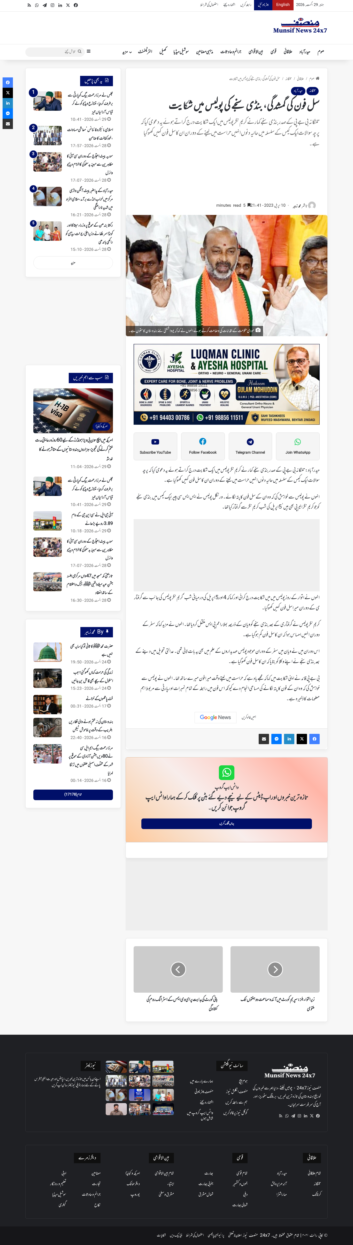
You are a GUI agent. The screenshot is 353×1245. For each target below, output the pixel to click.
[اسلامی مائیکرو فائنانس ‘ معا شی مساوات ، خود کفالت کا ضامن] (47, 135)
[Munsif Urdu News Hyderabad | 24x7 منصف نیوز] (300, 25)
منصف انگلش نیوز (237, 1092)
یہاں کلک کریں (226, 824)
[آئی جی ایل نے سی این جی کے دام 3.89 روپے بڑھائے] (47, 521)
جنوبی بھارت (205, 1184)
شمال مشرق (205, 1195)
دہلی (245, 1195)
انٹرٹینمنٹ (145, 52)
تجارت (96, 1184)
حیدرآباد (305, 52)
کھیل (162, 52)
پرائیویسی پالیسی (216, 1235)
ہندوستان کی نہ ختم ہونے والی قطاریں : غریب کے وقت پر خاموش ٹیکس (91, 726)
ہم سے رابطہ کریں (236, 1102)
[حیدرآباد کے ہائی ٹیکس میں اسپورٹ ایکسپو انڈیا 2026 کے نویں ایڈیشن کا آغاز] (139, 1095)
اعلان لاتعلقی (235, 1235)
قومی (274, 52)
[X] (312, 1116)
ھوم (321, 52)
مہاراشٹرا (282, 1195)
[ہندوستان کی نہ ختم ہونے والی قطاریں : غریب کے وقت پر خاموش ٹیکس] (47, 727)
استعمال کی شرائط (209, 5)
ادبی (64, 1173)
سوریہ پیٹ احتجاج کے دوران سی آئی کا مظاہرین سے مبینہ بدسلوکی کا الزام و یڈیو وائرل (90, 164)
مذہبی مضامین (204, 52)
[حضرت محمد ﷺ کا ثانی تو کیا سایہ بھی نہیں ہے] (47, 652)
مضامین (96, 1173)
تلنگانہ (288, 79)
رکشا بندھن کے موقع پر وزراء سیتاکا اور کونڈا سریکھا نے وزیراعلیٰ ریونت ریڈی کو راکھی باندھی (89, 234)
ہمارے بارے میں (201, 1081)
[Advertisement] (227, 178)
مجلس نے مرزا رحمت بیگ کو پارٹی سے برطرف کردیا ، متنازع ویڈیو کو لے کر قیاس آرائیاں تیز (90, 104)
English (283, 5)
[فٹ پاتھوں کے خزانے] (47, 704)
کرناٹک (316, 1195)
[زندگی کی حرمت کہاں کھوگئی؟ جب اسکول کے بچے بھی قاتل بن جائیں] (47, 678)
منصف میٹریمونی (204, 1092)
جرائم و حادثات (230, 52)
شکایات (161, 1235)
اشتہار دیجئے (229, 5)
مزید (125, 52)
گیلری (62, 1205)
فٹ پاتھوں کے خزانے (99, 699)
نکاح (97, 1205)
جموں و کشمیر (240, 1184)
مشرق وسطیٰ (166, 1195)
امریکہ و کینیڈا (132, 1173)
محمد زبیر (297, 206)
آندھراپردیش (279, 1184)
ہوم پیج (243, 1081)
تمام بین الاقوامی (164, 1173)
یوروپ (135, 1195)
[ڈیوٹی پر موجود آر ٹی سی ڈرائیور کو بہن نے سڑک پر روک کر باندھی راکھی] (139, 1109)
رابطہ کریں (245, 5)
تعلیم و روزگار (58, 1184)
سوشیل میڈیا (181, 52)
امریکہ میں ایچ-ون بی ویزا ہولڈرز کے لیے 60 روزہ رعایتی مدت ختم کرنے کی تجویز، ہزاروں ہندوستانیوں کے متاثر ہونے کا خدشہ (74, 449)
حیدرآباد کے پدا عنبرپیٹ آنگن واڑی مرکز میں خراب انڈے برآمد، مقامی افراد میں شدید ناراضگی (89, 199)
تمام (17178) (73, 795)
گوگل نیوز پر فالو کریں (235, 1113)
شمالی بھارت (240, 1205)
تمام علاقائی (314, 1173)
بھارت (208, 1173)
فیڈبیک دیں (176, 1235)
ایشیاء (170, 1184)
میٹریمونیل (263, 5)
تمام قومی (242, 1173)
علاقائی (288, 52)
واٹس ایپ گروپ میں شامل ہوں (200, 1115)
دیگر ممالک (133, 1184)
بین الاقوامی (256, 52)
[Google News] (215, 717)
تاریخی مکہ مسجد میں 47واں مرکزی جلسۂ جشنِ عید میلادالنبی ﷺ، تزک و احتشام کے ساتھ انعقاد (90, 584)
